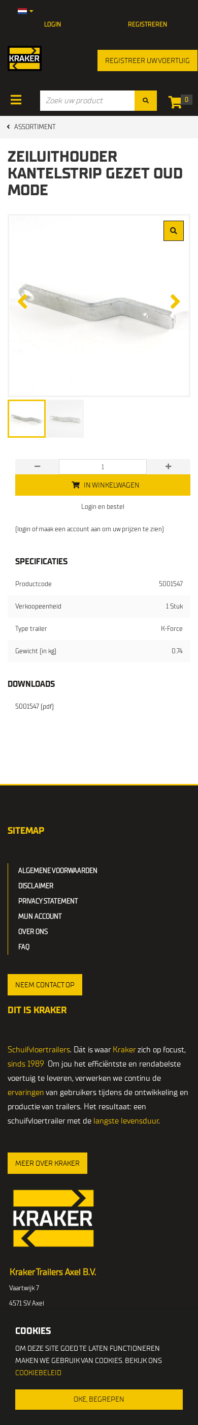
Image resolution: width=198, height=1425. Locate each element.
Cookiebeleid (38, 1373)
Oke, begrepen (99, 1399)
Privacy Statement (48, 901)
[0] (178, 104)
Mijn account (40, 916)
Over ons (33, 931)
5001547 (34, 706)
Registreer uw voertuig (147, 60)
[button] (45, 984)
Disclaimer (35, 886)
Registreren (147, 24)
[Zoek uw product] (146, 100)
